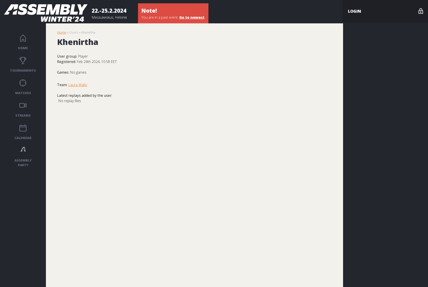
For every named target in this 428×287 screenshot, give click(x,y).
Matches (23, 93)
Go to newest (191, 17)
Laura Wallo (77, 84)
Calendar (22, 138)
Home (23, 48)
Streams (23, 115)
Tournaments (23, 70)
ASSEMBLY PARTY (23, 162)
